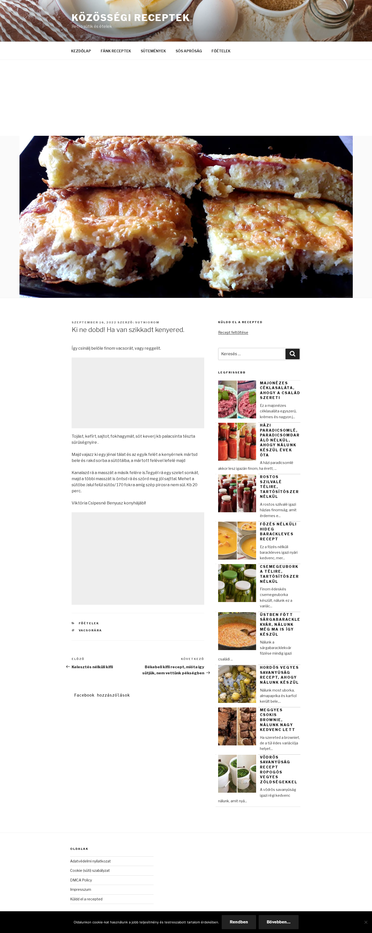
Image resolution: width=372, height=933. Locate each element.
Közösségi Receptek (131, 17)
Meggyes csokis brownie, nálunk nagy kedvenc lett (277, 720)
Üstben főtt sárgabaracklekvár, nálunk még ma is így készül (280, 624)
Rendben (239, 922)
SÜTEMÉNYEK (153, 51)
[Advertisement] (186, 97)
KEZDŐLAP (81, 51)
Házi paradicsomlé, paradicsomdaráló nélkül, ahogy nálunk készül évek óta (280, 440)
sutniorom (147, 322)
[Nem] (365, 922)
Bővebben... (279, 922)
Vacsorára (90, 630)
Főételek (89, 623)
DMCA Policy (81, 880)
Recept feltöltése (233, 332)
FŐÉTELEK (221, 51)
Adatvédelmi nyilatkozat (90, 861)
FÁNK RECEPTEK (116, 51)
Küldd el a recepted (86, 899)
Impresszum (80, 889)
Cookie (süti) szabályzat (90, 870)
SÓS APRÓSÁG (189, 51)
